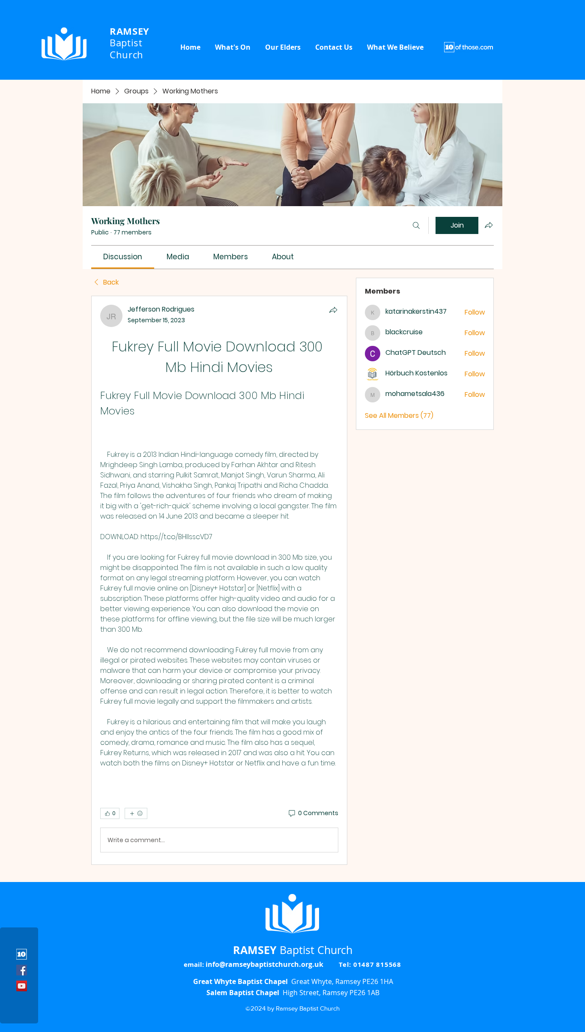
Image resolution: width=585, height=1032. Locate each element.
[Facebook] (21, 970)
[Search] (416, 225)
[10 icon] (21, 954)
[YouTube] (21, 986)
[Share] (333, 310)
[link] (122, 257)
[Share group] (489, 225)
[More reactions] (136, 813)
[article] (219, 580)
